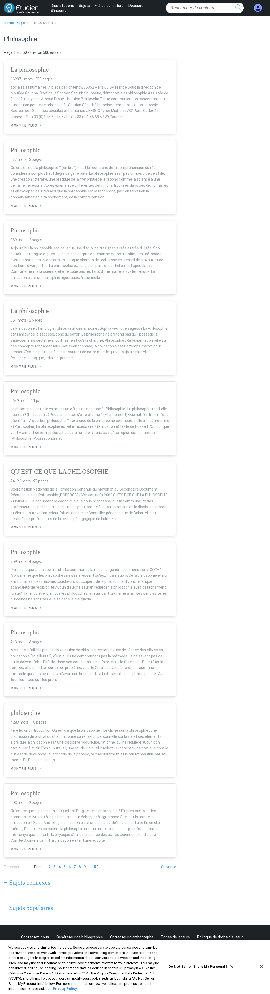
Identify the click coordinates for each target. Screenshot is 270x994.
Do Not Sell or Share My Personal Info (200, 966)
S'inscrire (59, 10)
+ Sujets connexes (27, 882)
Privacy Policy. (65, 989)
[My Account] (258, 8)
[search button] (238, 8)
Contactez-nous (35, 937)
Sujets (84, 5)
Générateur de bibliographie (79, 937)
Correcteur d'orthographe (131, 937)
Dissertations (62, 5)
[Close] (261, 966)
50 (96, 867)
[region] (135, 967)
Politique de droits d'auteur (220, 937)
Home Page (14, 23)
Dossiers (135, 5)
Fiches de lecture (109, 5)
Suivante (168, 867)
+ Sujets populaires (28, 907)
